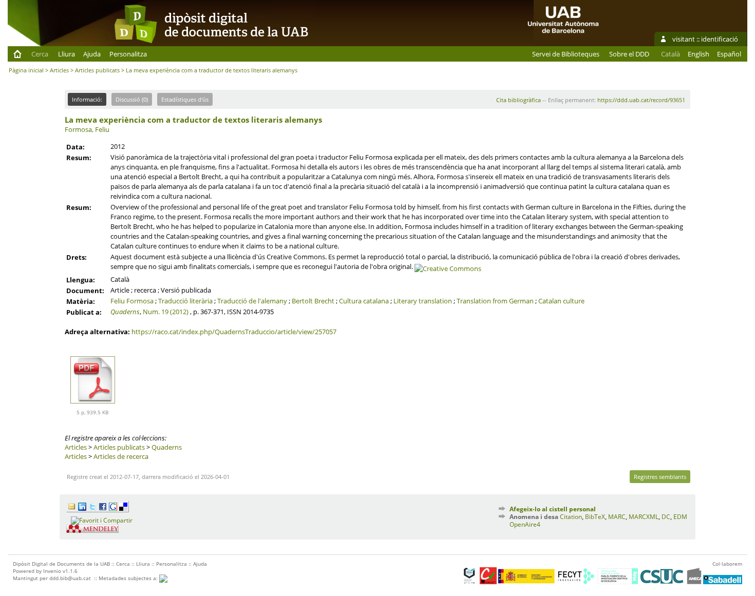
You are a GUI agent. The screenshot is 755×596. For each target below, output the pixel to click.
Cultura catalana (364, 300)
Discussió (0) (132, 99)
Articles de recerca (120, 456)
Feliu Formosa (132, 300)
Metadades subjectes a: (129, 578)
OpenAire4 (524, 524)
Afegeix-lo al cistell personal (552, 509)
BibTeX (595, 517)
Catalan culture (561, 300)
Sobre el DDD (629, 54)
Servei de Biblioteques (565, 54)
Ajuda (92, 54)
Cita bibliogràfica (518, 100)
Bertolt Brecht (313, 300)
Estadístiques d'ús (185, 99)
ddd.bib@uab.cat (70, 578)
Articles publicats (97, 70)
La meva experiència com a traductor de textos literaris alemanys (193, 119)
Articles (59, 70)
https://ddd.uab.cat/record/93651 (641, 100)
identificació (719, 39)
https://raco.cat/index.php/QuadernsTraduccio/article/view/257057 (233, 331)
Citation (571, 517)
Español (729, 54)
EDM (680, 517)
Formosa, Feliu (87, 129)
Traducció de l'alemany (252, 300)
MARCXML (643, 517)
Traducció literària (185, 300)
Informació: (87, 99)
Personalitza (128, 54)
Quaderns (125, 311)
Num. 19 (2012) (165, 311)
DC (666, 517)
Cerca (39, 54)
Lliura (66, 54)
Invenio (52, 570)
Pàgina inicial (26, 70)
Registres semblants (660, 476)
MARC (617, 517)
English (698, 54)
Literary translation (422, 300)
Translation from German (495, 300)
